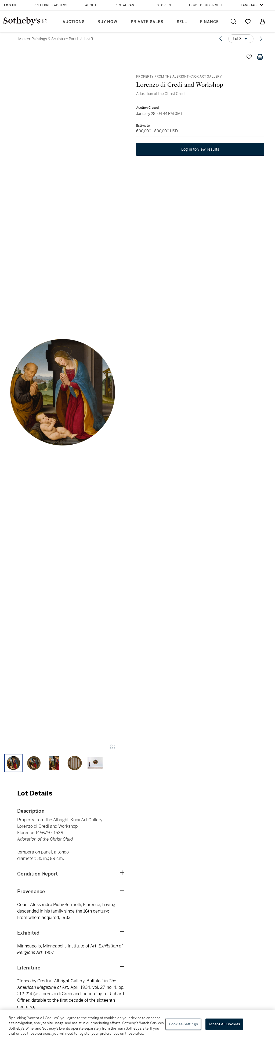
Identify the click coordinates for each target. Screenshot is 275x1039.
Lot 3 (88, 39)
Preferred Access (50, 5)
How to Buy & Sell (206, 5)
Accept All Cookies (224, 1024)
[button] (62, 392)
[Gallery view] (112, 746)
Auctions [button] (74, 22)
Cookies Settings (183, 1024)
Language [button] (250, 5)
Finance (209, 22)
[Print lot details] (260, 57)
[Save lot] (249, 57)
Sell (182, 22)
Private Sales (147, 22)
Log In (10, 5)
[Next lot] (261, 38)
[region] (137, 1024)
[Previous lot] (220, 38)
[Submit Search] (233, 21)
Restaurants (127, 5)
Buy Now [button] (107, 22)
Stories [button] (164, 5)
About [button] (91, 5)
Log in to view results (200, 149)
